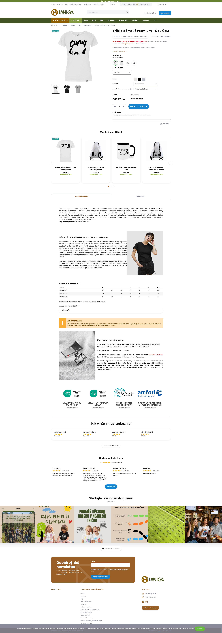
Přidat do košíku (137, 106)
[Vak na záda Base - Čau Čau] (134, 63)
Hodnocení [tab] (140, 196)
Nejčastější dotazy (76, 4)
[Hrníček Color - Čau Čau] (127, 63)
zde (192, 628)
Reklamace (87, 4)
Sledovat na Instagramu (112, 548)
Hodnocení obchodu (111, 458)
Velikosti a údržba (98, 4)
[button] (108, 186)
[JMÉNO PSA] (65, 151)
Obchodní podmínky (87, 618)
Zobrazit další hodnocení (111, 445)
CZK (162, 5)
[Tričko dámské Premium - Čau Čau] (115, 63)
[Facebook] (143, 601)
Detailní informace (119, 51)
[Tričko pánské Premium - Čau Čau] (121, 63)
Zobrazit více (111, 487)
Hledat (127, 12)
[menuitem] (61, 20)
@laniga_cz (111, 501)
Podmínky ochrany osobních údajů (91, 621)
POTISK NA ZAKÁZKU (86, 612)
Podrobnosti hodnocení (140, 36)
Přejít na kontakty (150, 608)
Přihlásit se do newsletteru (100, 577)
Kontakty (60, 4)
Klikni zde (65, 310)
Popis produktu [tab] (81, 196)
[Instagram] (146, 601)
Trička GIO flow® (85, 615)
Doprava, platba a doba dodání (90, 610)
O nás (53, 4)
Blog (66, 4)
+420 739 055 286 (150, 597)
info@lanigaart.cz (128, 44)
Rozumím (199, 628)
